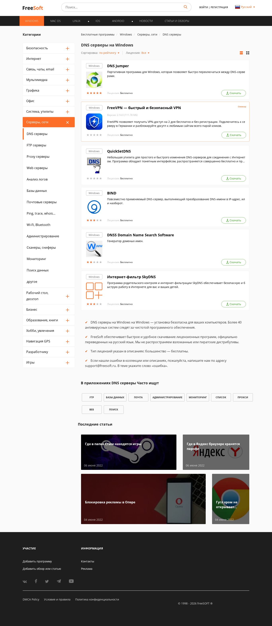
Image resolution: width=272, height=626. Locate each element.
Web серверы (37, 168)
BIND (111, 193)
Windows (94, 66)
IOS (98, 21)
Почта (138, 397)
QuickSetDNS (119, 151)
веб (91, 409)
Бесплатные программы (97, 34)
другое (32, 281)
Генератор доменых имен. (125, 241)
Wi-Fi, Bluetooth (38, 225)
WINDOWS (31, 21)
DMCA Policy (31, 599)
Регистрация (219, 7)
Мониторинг (36, 259)
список (221, 397)
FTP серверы (36, 145)
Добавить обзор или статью (42, 569)
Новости (146, 21)
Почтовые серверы (42, 202)
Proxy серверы (38, 156)
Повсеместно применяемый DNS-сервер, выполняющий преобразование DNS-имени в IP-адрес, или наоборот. (176, 201)
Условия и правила (57, 599)
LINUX (76, 21)
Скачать (235, 93)
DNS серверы (37, 134)
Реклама (86, 569)
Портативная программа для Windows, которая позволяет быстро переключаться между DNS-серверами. (176, 74)
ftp (92, 397)
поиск (113, 409)
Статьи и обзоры (177, 21)
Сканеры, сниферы (41, 247)
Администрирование (43, 236)
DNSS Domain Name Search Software (140, 235)
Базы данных (37, 190)
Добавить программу (37, 561)
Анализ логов (37, 179)
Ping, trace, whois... (41, 213)
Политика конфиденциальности (97, 599)
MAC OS (55, 21)
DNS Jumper (118, 65)
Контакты (87, 561)
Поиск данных (38, 270)
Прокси (243, 397)
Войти (203, 7)
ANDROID (118, 21)
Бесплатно (126, 93)
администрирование (167, 397)
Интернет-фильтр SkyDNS (131, 276)
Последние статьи (95, 424)
